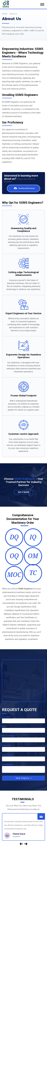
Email (4, 726)
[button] (21, 844)
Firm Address (7, 755)
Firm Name (6, 745)
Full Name (6, 717)
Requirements (8, 764)
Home (4, 14)
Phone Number (8, 736)
